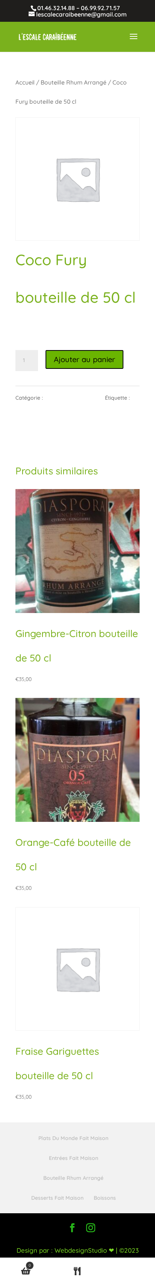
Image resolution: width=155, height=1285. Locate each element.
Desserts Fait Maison (57, 1197)
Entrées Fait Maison (73, 1158)
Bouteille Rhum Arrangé (73, 82)
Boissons (105, 1197)
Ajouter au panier (84, 359)
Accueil (25, 82)
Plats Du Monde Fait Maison (73, 1138)
